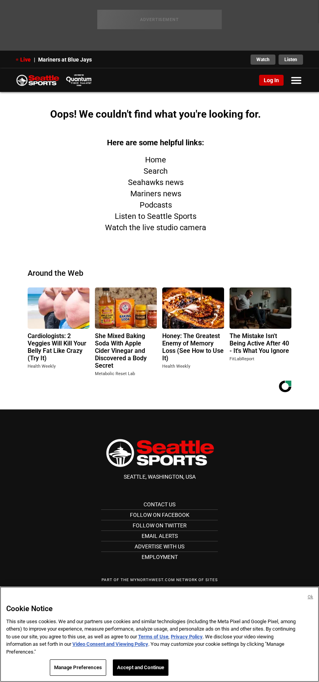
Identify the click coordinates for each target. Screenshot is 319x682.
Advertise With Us (159, 546)
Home (155, 159)
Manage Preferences (78, 667)
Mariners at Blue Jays (65, 59)
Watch (263, 59)
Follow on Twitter (160, 525)
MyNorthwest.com (152, 580)
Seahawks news (156, 182)
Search (156, 171)
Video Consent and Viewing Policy (110, 644)
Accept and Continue (140, 667)
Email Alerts (160, 536)
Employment (160, 557)
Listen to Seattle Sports (155, 216)
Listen (290, 59)
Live (25, 59)
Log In (271, 80)
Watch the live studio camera (155, 227)
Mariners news (155, 193)
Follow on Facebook (159, 515)
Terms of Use (153, 637)
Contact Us (159, 504)
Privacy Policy (187, 637)
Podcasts (156, 205)
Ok (310, 596)
